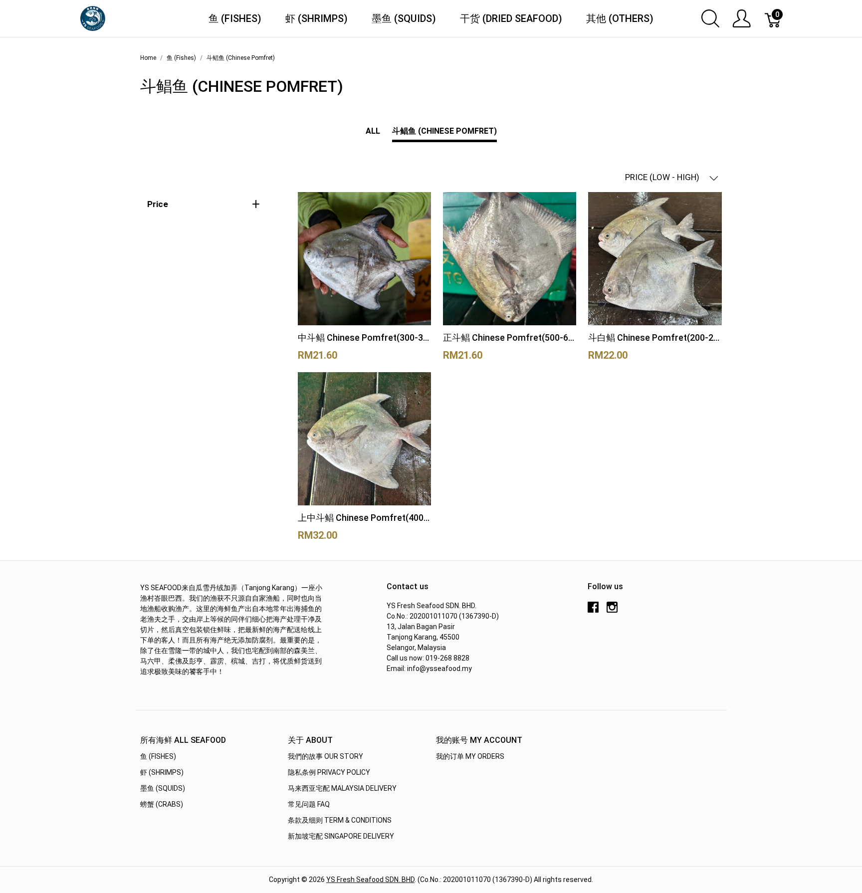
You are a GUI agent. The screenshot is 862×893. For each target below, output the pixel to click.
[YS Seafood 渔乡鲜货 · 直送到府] (92, 17)
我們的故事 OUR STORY (325, 756)
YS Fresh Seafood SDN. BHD (370, 880)
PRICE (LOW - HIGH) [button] (663, 177)
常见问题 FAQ (309, 804)
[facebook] (593, 611)
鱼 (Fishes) (235, 18)
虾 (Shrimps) (316, 18)
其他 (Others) (619, 18)
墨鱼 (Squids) (404, 18)
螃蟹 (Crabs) (161, 804)
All (373, 131)
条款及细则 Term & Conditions (340, 820)
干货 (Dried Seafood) (511, 18)
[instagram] (612, 611)
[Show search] (710, 18)
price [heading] (157, 204)
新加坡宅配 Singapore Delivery (341, 836)
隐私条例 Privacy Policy (329, 772)
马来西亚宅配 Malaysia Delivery (342, 788)
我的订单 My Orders (470, 756)
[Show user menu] (741, 18)
